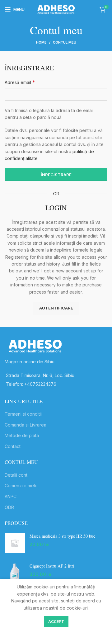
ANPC (10, 496)
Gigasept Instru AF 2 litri (52, 566)
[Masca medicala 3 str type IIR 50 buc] (15, 543)
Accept (56, 621)
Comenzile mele (21, 485)
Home (41, 42)
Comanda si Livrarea (25, 424)
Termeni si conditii (23, 414)
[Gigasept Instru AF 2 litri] (15, 573)
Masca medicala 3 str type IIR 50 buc (62, 536)
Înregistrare (56, 174)
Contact (13, 446)
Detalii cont (16, 475)
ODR (9, 507)
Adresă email (20, 82)
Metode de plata (22, 435)
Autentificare (56, 307)
